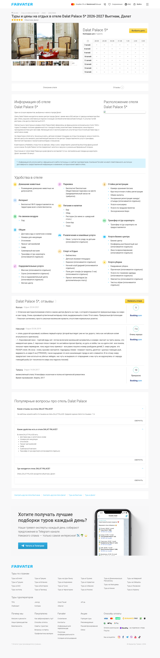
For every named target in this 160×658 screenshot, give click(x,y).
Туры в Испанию (41, 582)
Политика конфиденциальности (66, 633)
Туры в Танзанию (133, 586)
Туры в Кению (109, 588)
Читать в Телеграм (34, 545)
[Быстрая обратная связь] (105, 4)
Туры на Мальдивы (111, 584)
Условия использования (67, 638)
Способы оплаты (41, 622)
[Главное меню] (147, 4)
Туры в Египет (16, 578)
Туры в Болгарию (41, 586)
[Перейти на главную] (22, 566)
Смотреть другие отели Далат (54, 495)
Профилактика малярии (44, 633)
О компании (62, 619)
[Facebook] (123, 637)
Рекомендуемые (87, 622)
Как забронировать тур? (44, 619)
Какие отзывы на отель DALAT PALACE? (35, 409)
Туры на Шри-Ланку (65, 578)
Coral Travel (62, 602)
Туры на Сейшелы (134, 582)
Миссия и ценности (18, 619)
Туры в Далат (90, 495)
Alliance (60, 606)
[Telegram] (127, 637)
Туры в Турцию (17, 582)
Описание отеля (50, 87)
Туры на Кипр (16, 590)
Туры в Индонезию (65, 582)
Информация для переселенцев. (64, 627)
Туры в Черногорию (65, 590)
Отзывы (118, 87)
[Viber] (131, 637)
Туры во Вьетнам (75, 495)
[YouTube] (135, 637)
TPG (13, 602)
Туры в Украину (133, 590)
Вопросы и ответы (42, 630)
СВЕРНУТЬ (138, 421)
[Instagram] (119, 637)
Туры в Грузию (86, 578)
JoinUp (37, 602)
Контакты (61, 622)
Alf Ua (83, 602)
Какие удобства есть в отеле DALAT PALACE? (37, 429)
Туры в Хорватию (87, 582)
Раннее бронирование (89, 626)
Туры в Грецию (40, 578)
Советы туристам (41, 626)
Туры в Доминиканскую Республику (113, 579)
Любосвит (15, 606)
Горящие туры (86, 619)
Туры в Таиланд (41, 590)
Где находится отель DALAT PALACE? (33, 468)
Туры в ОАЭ (15, 586)
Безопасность (16, 626)
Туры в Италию (87, 590)
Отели (83, 630)
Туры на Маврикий (134, 578)
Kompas (38, 606)
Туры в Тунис (63, 586)
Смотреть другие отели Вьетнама (27, 495)
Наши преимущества (19, 622)
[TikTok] (139, 637)
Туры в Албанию (87, 586)
